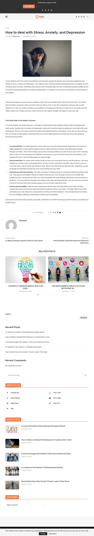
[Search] (87, 16)
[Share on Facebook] (53, 212)
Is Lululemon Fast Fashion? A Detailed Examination (23, 347)
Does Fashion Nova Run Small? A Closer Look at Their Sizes (26, 352)
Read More (52, 534)
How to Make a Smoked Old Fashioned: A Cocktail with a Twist (27, 337)
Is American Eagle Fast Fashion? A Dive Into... (41, 6)
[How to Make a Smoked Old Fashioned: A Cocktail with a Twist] (12, 443)
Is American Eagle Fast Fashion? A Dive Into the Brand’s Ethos (27, 342)
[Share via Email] (60, 212)
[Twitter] (45, 10)
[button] (36, 6)
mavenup (16, 36)
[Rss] (51, 10)
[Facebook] (42, 10)
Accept (43, 534)
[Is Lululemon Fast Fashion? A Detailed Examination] (12, 471)
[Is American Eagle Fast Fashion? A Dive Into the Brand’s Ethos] (12, 457)
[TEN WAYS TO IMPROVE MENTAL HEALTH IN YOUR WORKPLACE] (25, 269)
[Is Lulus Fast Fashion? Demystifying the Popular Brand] (12, 429)
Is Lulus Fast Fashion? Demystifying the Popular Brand (24, 332)
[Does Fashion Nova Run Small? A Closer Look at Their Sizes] (12, 484)
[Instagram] (48, 10)
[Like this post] (50, 212)
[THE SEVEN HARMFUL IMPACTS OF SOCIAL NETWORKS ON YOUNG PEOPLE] (68, 269)
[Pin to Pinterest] (57, 212)
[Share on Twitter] (55, 212)
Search (8, 314)
